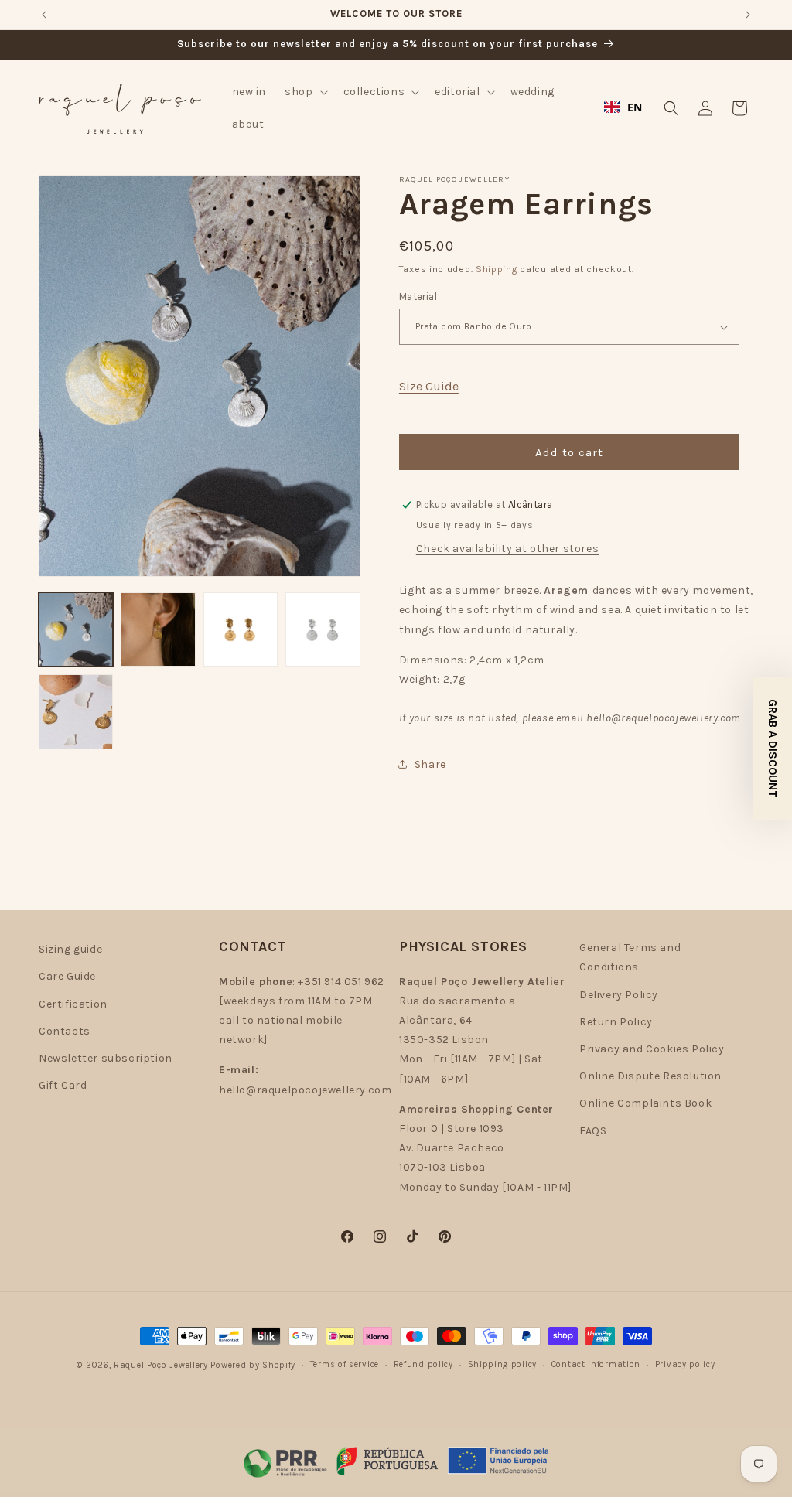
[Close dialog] (680, 539)
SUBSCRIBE (546, 811)
